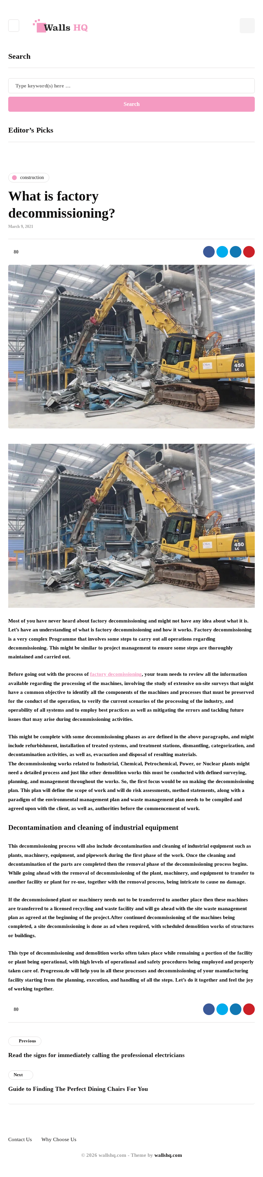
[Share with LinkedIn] (235, 252)
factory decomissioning (116, 674)
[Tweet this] (222, 252)
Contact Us (20, 1139)
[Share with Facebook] (209, 252)
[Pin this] (249, 252)
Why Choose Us (58, 1139)
